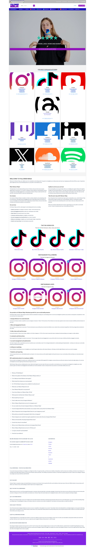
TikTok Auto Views (18, 249)
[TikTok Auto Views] (19, 238)
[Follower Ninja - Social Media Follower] (14, 6)
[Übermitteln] (34, 6)
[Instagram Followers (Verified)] (19, 268)
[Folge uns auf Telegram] (84, 1)
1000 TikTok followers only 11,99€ (17, 0)
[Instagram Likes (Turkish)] (19, 297)
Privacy (40, 542)
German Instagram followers (37, 279)
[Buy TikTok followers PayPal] (57, 238)
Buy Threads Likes (47, 114)
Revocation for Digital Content (52, 542)
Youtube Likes (73, 90)
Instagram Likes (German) (38, 308)
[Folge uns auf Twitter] (82, 1)
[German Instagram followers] (38, 268)
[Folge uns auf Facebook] (80, 1)
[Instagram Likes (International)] (76, 297)
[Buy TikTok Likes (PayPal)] (38, 238)
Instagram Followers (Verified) (19, 279)
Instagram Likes (22, 90)
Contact (37, 542)
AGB (59, 542)
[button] (75, 6)
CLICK (31, 444)
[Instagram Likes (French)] (57, 297)
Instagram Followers (21, 88)
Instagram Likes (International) (76, 308)
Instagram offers (58, 1)
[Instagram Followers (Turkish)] (57, 268)
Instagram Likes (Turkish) (18, 308)
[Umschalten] (11, 373)
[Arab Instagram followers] (76, 268)
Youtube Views (73, 91)
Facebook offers (76, 1)
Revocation (44, 542)
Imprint (34, 542)
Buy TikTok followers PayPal (57, 249)
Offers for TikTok (70, 1)
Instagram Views (22, 91)
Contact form (25, 444)
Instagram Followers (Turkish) (57, 279)
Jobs (62, 542)
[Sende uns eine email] (83, 1)
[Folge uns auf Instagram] (81, 1)
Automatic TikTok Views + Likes (76, 249)
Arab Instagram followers (76, 279)
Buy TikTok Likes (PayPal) (38, 249)
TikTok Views (47, 91)
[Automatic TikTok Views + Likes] (76, 238)
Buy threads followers (47, 113)
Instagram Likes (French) (57, 308)
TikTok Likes (47, 90)
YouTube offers (64, 1)
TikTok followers (47, 88)
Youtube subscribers (73, 88)
